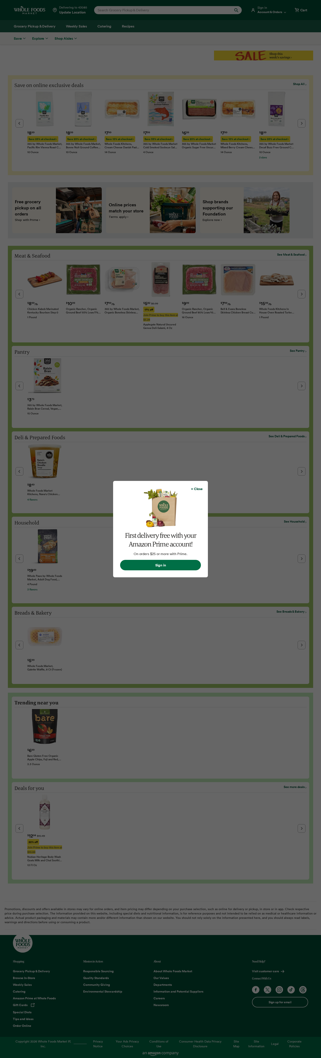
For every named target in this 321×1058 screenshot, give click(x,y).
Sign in (160, 565)
